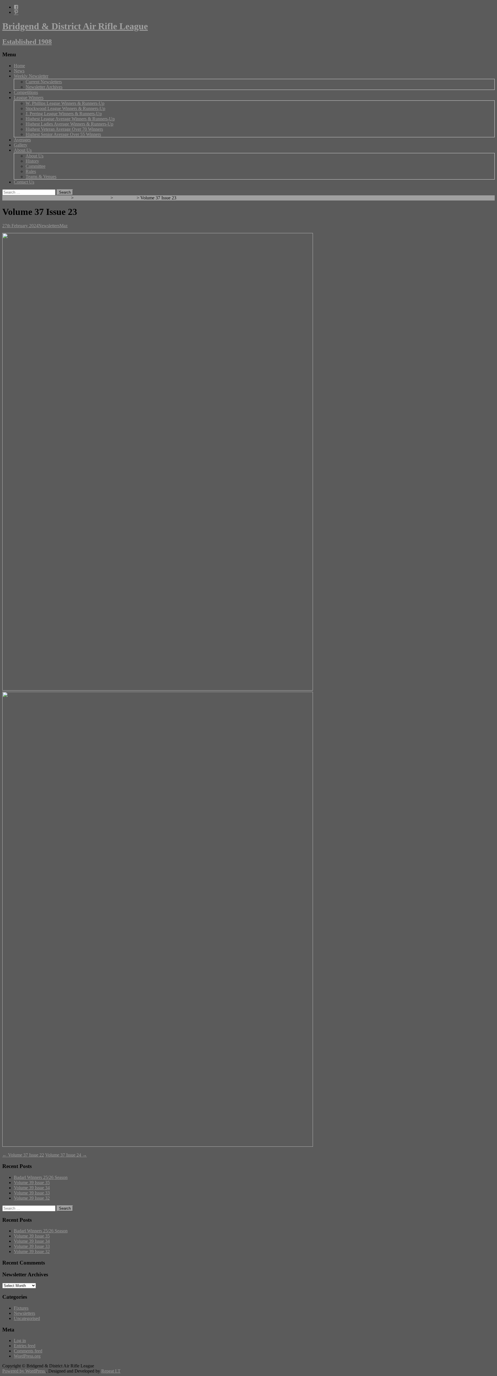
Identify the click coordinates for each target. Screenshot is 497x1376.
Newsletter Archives (44, 86)
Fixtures (21, 1308)
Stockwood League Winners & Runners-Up (65, 108)
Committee (35, 166)
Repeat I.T (111, 1371)
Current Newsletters (44, 81)
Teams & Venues (41, 176)
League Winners (28, 97)
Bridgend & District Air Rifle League (36, 197)
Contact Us (24, 182)
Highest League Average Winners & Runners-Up (70, 118)
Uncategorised (27, 1318)
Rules (31, 171)
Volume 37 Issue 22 (23, 1155)
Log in (20, 1340)
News (19, 70)
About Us (23, 150)
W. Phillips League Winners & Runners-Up (65, 103)
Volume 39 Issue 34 (32, 1187)
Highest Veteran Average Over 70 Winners (64, 129)
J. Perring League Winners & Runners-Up (64, 113)
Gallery (20, 144)
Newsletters (124, 197)
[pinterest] (16, 12)
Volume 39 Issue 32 (32, 1198)
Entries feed (24, 1345)
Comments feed (28, 1350)
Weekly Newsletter (31, 76)
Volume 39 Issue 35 (32, 1182)
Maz (64, 225)
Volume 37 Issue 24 (66, 1155)
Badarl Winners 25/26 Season (41, 1177)
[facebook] (16, 7)
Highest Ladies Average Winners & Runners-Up (69, 124)
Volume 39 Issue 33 (32, 1192)
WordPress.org (27, 1356)
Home (19, 65)
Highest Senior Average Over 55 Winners (63, 134)
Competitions (26, 92)
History (32, 161)
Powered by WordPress (24, 1371)
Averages (22, 139)
